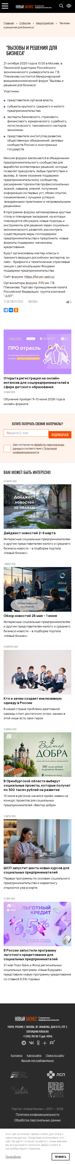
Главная (9, 23)
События (25, 23)
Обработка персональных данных (37, 1120)
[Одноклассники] (16, 310)
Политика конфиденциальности (37, 1114)
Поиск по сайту (55, 1055)
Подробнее (13, 1157)
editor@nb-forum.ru (37, 1031)
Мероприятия (45, 23)
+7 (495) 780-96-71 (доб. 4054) (37, 1036)
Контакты (16, 1055)
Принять (60, 1157)
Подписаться (60, 435)
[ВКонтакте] (11, 310)
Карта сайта (34, 1055)
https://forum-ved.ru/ (39, 277)
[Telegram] (6, 310)
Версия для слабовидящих (37, 1060)
